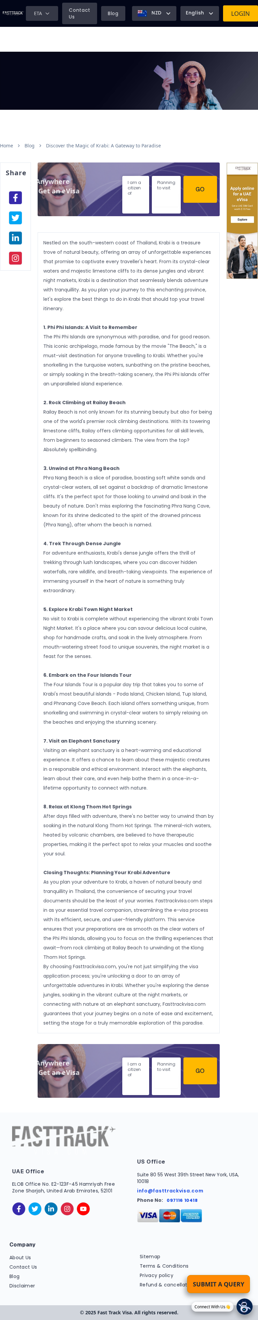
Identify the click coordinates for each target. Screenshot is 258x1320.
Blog (113, 13)
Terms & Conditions (164, 1266)
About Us (20, 1257)
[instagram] (15, 258)
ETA (38, 13)
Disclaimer (22, 1285)
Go (200, 189)
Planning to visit (166, 185)
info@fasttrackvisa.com (170, 1190)
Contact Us (79, 13)
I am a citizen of (134, 188)
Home (6, 145)
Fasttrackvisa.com (94, 966)
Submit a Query (218, 1284)
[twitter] (35, 1209)
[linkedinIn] (15, 238)
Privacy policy (156, 1275)
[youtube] (83, 1209)
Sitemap (150, 1256)
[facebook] (15, 197)
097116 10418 (182, 1200)
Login (240, 13)
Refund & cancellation (167, 1284)
